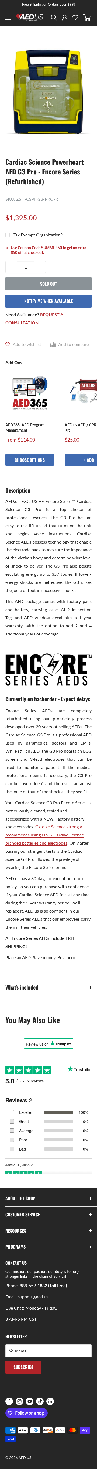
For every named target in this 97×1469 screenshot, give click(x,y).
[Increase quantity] (40, 267)
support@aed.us (33, 1296)
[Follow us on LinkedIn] (50, 1401)
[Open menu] (8, 18)
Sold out (48, 284)
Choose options (30, 460)
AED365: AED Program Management (24, 427)
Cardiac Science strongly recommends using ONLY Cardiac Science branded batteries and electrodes (44, 834)
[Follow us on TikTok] (40, 1401)
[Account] (65, 18)
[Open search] (54, 18)
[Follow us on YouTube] (29, 1401)
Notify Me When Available (48, 301)
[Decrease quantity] (11, 267)
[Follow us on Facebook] (9, 1401)
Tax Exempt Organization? (38, 234)
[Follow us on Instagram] (19, 1401)
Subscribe (23, 1367)
